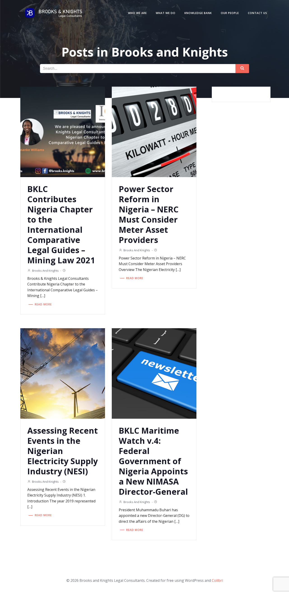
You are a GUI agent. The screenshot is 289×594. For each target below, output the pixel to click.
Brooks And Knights (45, 270)
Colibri (217, 580)
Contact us (257, 13)
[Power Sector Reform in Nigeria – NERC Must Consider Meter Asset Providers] (154, 131)
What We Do (165, 13)
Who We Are (137, 13)
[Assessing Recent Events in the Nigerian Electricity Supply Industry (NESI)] (62, 373)
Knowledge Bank (198, 13)
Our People (230, 13)
